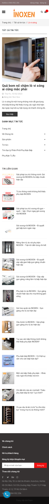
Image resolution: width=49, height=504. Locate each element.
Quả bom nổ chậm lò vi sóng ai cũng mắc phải (23, 87)
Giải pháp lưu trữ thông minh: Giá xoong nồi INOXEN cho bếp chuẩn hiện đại (30, 177)
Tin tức (5, 145)
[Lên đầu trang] (43, 496)
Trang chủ (6, 129)
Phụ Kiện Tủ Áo (9, 156)
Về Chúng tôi (7, 134)
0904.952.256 (13, 3)
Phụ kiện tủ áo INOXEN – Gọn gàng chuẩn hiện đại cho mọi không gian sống (31, 293)
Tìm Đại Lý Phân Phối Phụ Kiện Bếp (17, 150)
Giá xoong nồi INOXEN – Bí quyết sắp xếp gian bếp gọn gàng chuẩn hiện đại (30, 262)
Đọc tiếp (9, 114)
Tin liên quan (10, 168)
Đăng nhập (34, 3)
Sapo (30, 500)
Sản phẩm (6, 139)
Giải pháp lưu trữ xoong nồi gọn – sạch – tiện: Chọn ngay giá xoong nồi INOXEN (30, 211)
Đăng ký (43, 3)
